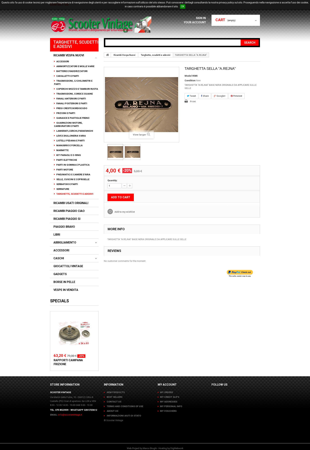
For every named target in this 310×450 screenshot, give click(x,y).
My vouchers (168, 411)
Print (193, 101)
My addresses (168, 401)
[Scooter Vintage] (102, 25)
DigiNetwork (176, 448)
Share (205, 96)
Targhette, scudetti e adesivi (74, 194)
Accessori (62, 61)
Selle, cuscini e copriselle (72, 179)
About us (112, 411)
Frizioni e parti (65, 113)
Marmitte (62, 150)
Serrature (62, 189)
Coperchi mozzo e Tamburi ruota (77, 89)
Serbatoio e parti (67, 184)
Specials (59, 301)
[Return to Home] (107, 55)
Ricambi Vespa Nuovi (68, 55)
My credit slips (169, 397)
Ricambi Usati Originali (70, 203)
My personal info (171, 406)
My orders (166, 392)
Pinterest (237, 96)
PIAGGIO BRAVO (64, 226)
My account (167, 384)
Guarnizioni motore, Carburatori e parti (68, 124)
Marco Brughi (150, 448)
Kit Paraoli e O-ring (68, 155)
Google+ (221, 96)
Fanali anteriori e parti (71, 98)
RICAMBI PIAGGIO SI (66, 219)
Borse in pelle (64, 282)
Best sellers (114, 397)
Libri (56, 234)
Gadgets (60, 274)
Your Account (195, 22)
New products (115, 392)
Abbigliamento (64, 242)
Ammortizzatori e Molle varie (75, 66)
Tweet (192, 96)
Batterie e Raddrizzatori (72, 71)
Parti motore (64, 169)
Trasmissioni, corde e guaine (74, 93)
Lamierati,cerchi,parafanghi (74, 131)
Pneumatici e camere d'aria (73, 174)
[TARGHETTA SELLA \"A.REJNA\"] (115, 152)
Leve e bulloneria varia (71, 135)
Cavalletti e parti (67, 76)
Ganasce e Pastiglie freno (72, 118)
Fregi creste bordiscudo (71, 108)
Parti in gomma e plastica (73, 164)
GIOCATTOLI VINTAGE (68, 266)
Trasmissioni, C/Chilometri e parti (73, 82)
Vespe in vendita (65, 290)
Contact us (113, 401)
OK (182, 6)
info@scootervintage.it (70, 414)
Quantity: (112, 180)
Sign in (201, 18)
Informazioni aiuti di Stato (123, 415)
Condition (190, 80)
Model (188, 75)
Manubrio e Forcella (69, 145)
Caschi (58, 258)
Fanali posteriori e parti (71, 103)
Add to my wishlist (124, 211)
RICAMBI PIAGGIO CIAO (69, 211)
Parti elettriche (66, 160)
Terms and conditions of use (124, 406)
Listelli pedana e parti (70, 140)
